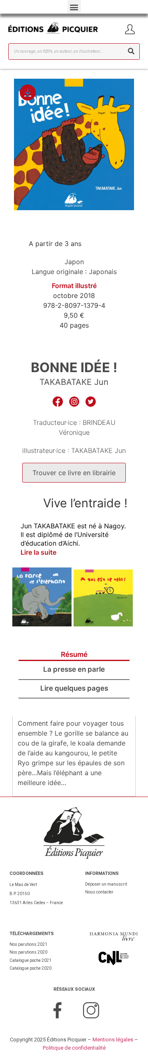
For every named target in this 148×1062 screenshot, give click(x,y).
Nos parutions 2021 (28, 944)
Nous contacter (99, 892)
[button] (74, 7)
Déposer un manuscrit (106, 884)
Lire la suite (38, 552)
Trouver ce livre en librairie (74, 473)
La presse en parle (74, 669)
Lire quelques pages (74, 688)
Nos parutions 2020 (28, 952)
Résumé (74, 654)
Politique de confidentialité (74, 1048)
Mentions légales (112, 1039)
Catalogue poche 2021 (30, 960)
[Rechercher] (131, 51)
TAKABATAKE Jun (74, 382)
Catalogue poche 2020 (30, 968)
